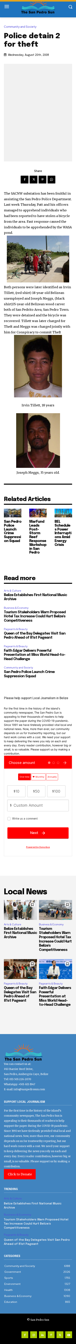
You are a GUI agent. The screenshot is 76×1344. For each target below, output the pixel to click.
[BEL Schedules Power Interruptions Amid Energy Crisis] (63, 513)
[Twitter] (33, 179)
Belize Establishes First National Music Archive (20, 933)
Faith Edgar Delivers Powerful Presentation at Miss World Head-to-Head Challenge (34, 655)
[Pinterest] (42, 179)
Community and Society (20, 26)
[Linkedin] (42, 1334)
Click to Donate (20, 1174)
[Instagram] (33, 1334)
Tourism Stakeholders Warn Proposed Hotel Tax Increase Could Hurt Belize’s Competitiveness (35, 616)
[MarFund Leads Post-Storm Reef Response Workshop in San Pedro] (38, 513)
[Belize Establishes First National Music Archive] (20, 910)
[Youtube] (68, 1334)
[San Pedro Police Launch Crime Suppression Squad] (12, 513)
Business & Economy (16, 608)
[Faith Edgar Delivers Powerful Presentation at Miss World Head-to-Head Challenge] (55, 969)
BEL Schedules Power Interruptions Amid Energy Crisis (63, 533)
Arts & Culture (12, 590)
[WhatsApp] (51, 179)
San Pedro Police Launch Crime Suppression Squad (12, 531)
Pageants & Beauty (15, 629)
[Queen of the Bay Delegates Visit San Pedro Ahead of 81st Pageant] (20, 969)
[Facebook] (24, 179)
